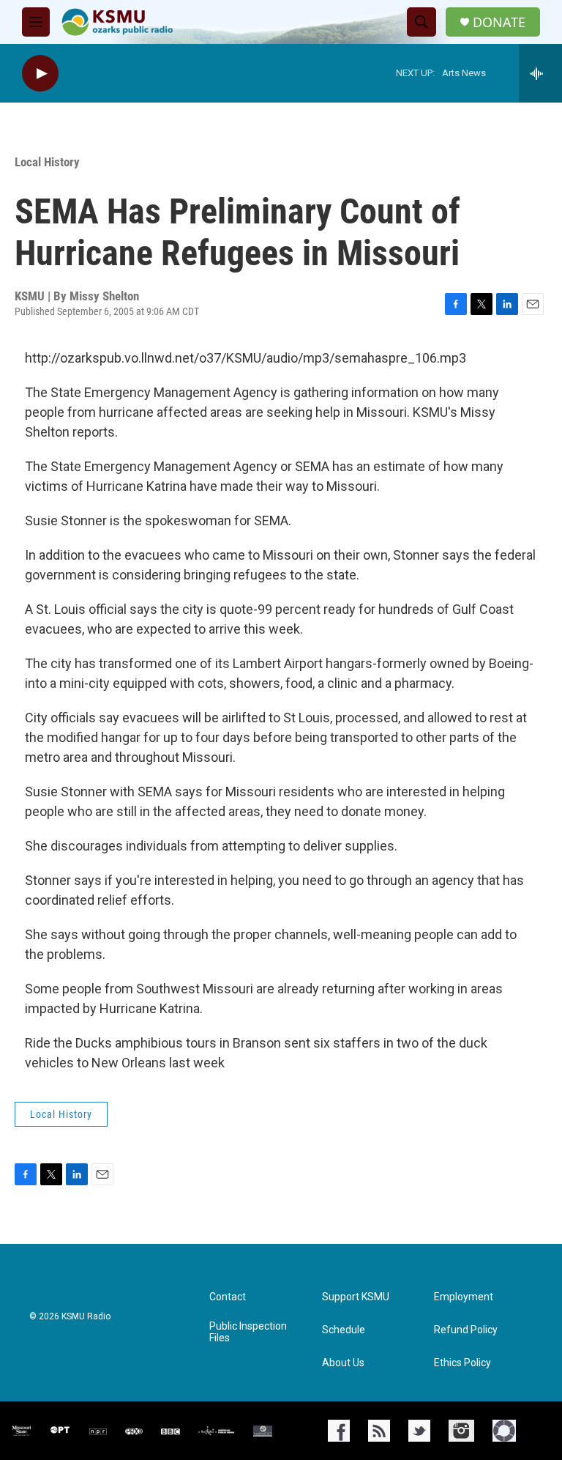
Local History (47, 162)
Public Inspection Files (248, 1332)
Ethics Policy (462, 1362)
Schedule (343, 1329)
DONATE (499, 22)
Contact (227, 1297)
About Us (343, 1362)
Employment (463, 1297)
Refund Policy (466, 1329)
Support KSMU (355, 1297)
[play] (40, 73)
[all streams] (540, 73)
